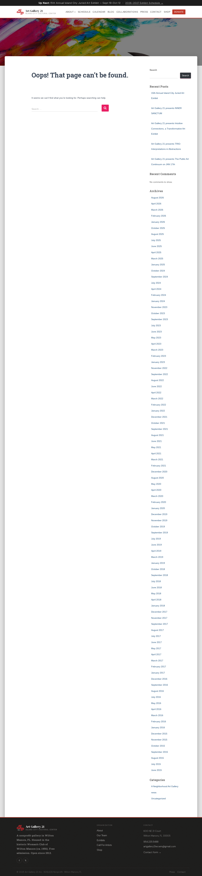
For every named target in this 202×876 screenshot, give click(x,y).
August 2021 (157, 435)
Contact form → (152, 852)
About (70, 12)
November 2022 (159, 368)
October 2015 (158, 746)
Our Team (102, 835)
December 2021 (159, 417)
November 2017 (159, 618)
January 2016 (158, 727)
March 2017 (157, 660)
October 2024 (158, 270)
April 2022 (156, 392)
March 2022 (157, 398)
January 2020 (158, 508)
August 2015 (157, 758)
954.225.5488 (150, 841)
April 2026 (156, 203)
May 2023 (156, 337)
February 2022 (158, 404)
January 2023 (158, 362)
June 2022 (156, 386)
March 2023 (157, 350)
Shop (167, 12)
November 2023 (159, 307)
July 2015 (156, 764)
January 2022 (158, 410)
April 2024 (156, 289)
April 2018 (156, 599)
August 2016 (157, 691)
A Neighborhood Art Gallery (164, 786)
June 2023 (156, 331)
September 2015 (159, 752)
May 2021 (156, 447)
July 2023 (156, 325)
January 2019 (158, 563)
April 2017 (156, 654)
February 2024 (158, 295)
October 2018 (158, 569)
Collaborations (127, 12)
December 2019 (159, 514)
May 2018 (156, 593)
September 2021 (159, 429)
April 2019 (156, 551)
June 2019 (156, 544)
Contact (156, 12)
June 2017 (156, 642)
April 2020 (156, 490)
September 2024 (159, 276)
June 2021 (156, 441)
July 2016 (156, 697)
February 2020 (158, 502)
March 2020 (157, 496)
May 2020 (156, 484)
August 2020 (157, 478)
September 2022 (159, 374)
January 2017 (158, 672)
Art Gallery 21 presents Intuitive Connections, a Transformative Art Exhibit (168, 128)
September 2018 (159, 575)
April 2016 (156, 709)
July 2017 (156, 636)
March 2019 (157, 557)
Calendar (99, 12)
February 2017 (158, 666)
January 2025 (158, 264)
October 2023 (158, 313)
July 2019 (156, 538)
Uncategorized (158, 798)
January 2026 (158, 222)
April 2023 (156, 344)
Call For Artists (104, 845)
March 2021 (157, 459)
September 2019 (159, 532)
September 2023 (159, 319)
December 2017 (159, 612)
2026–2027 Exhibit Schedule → (144, 3)
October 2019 (158, 526)
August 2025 (157, 234)
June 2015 (156, 770)
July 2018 (156, 581)
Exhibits (101, 840)
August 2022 (157, 380)
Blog (111, 12)
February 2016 (158, 721)
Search (153, 70)
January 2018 (158, 605)
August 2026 (157, 197)
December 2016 (159, 679)
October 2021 (158, 423)
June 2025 (156, 246)
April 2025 (156, 252)
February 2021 (158, 465)
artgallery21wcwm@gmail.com (159, 846)
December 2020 (159, 471)
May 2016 (156, 703)
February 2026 (158, 216)
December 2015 (159, 733)
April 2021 (156, 453)
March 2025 (157, 258)
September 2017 (159, 624)
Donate (179, 12)
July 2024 (156, 283)
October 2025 (158, 228)
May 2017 (156, 648)
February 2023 (158, 356)
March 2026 (157, 210)
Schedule (84, 12)
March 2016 (157, 715)
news (153, 792)
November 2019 (159, 520)
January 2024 (158, 301)
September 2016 (159, 685)
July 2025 (156, 240)
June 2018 (156, 587)
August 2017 (157, 630)
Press (144, 12)
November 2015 (159, 739)
